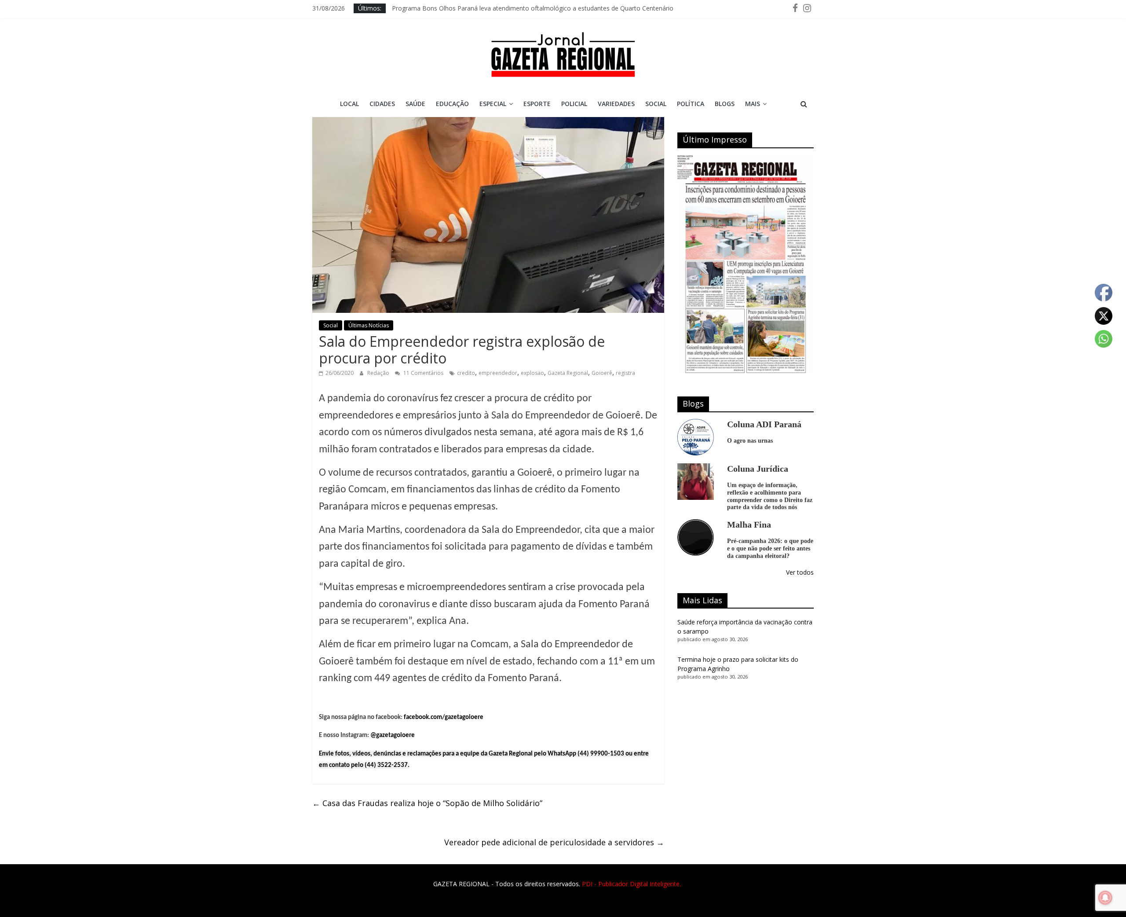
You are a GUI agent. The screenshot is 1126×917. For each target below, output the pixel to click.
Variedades (616, 103)
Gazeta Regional (568, 373)
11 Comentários (422, 373)
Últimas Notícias (368, 325)
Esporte (537, 103)
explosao (532, 373)
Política (690, 103)
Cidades (382, 103)
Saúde (415, 103)
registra (625, 373)
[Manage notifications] (1105, 898)
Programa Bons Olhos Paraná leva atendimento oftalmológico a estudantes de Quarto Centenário (532, 8)
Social (655, 103)
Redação (379, 373)
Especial (492, 103)
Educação (452, 103)
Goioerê (602, 373)
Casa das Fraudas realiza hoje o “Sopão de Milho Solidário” (427, 803)
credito (466, 373)
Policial (574, 103)
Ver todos (800, 572)
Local (349, 103)
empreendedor (498, 373)
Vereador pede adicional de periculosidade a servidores (554, 842)
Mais (752, 103)
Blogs (725, 103)
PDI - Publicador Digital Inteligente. (631, 884)
